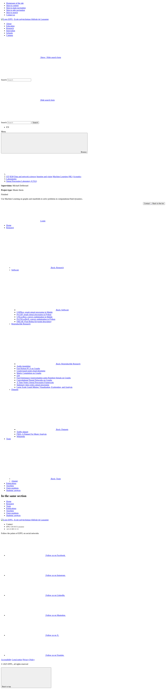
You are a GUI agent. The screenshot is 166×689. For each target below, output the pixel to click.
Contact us (10, 15)
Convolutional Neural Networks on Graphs (34, 380)
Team (8, 439)
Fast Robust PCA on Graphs (28, 368)
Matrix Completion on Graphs (29, 373)
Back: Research (57, 267)
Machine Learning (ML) (63, 176)
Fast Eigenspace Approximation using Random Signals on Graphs (44, 378)
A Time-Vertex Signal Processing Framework (35, 382)
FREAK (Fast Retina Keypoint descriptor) (34, 321)
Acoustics (77, 176)
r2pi (18, 375)
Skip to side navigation (15, 10)
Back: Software (62, 310)
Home (8, 225)
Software (15, 270)
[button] (85, 239)
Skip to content (12, 5)
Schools (9, 33)
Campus (9, 35)
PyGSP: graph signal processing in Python (34, 314)
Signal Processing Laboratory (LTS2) (21, 181)
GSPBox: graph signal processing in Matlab (35, 312)
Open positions (12, 488)
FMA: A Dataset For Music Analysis (32, 434)
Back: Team (55, 479)
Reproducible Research (20, 324)
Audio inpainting (23, 366)
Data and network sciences (25, 176)
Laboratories (11, 179)
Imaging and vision (44, 176)
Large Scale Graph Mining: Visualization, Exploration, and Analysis (44, 387)
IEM (12, 176)
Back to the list (158, 204)
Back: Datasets (62, 429)
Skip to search (12, 12)
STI (7, 176)
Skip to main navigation (16, 8)
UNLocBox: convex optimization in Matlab (34, 317)
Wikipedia (21, 436)
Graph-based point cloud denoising (31, 371)
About (8, 24)
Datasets (14, 389)
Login (42, 221)
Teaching (10, 486)
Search (4, 80)
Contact (147, 204)
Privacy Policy (29, 660)
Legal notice (17, 660)
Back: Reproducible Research (68, 364)
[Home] (25, 174)
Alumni (14, 481)
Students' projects (13, 490)
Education (10, 26)
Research (10, 28)
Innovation (10, 31)
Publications (11, 483)
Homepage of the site (15, 3)
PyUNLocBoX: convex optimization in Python (36, 319)
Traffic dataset (22, 432)
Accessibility (6, 660)
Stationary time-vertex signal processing (33, 385)
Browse (83, 152)
